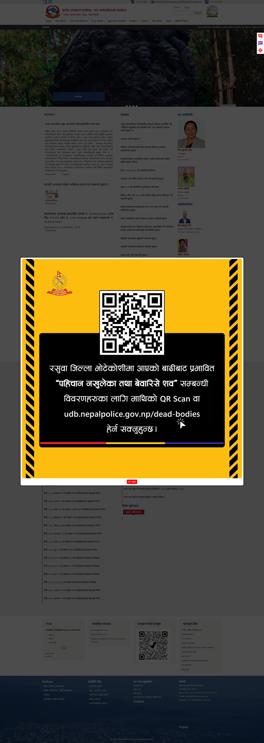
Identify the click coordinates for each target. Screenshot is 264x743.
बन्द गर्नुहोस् (132, 482)
